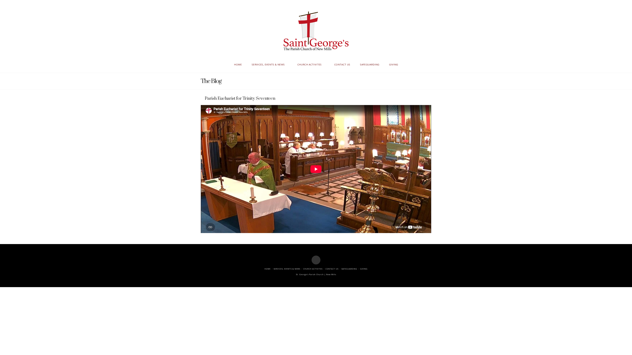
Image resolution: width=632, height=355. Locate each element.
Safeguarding (349, 269)
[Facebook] (316, 260)
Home (267, 269)
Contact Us (331, 269)
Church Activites (312, 269)
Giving (364, 269)
